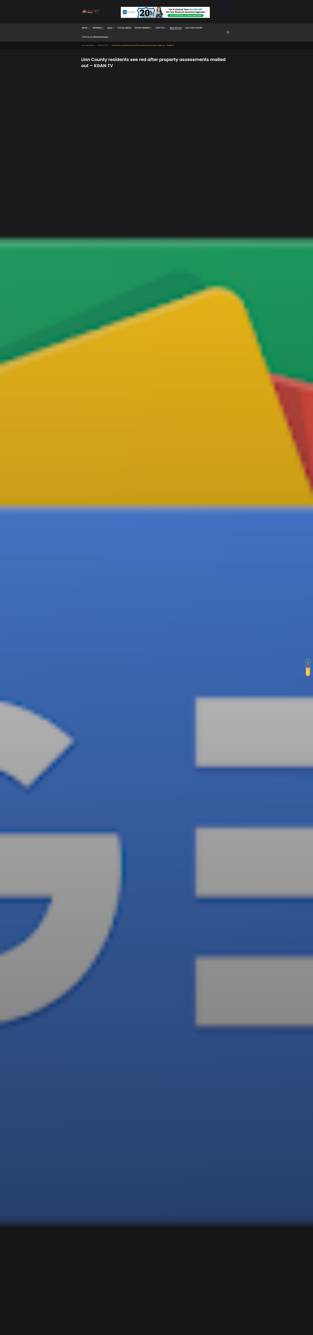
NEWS (84, 27)
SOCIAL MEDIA (124, 27)
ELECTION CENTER (193, 27)
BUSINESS (97, 27)
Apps (109, 27)
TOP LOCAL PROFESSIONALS (95, 37)
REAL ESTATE (176, 27)
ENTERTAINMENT (142, 27)
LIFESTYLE (160, 27)
